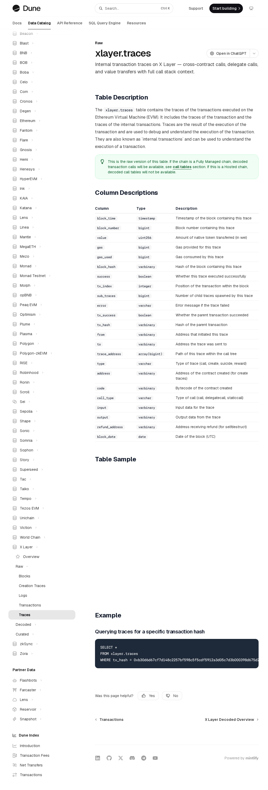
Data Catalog (39, 23)
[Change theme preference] (251, 8)
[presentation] (46, 409)
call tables (182, 166)
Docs (17, 23)
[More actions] (254, 53)
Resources (136, 23)
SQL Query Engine (105, 23)
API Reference (69, 23)
